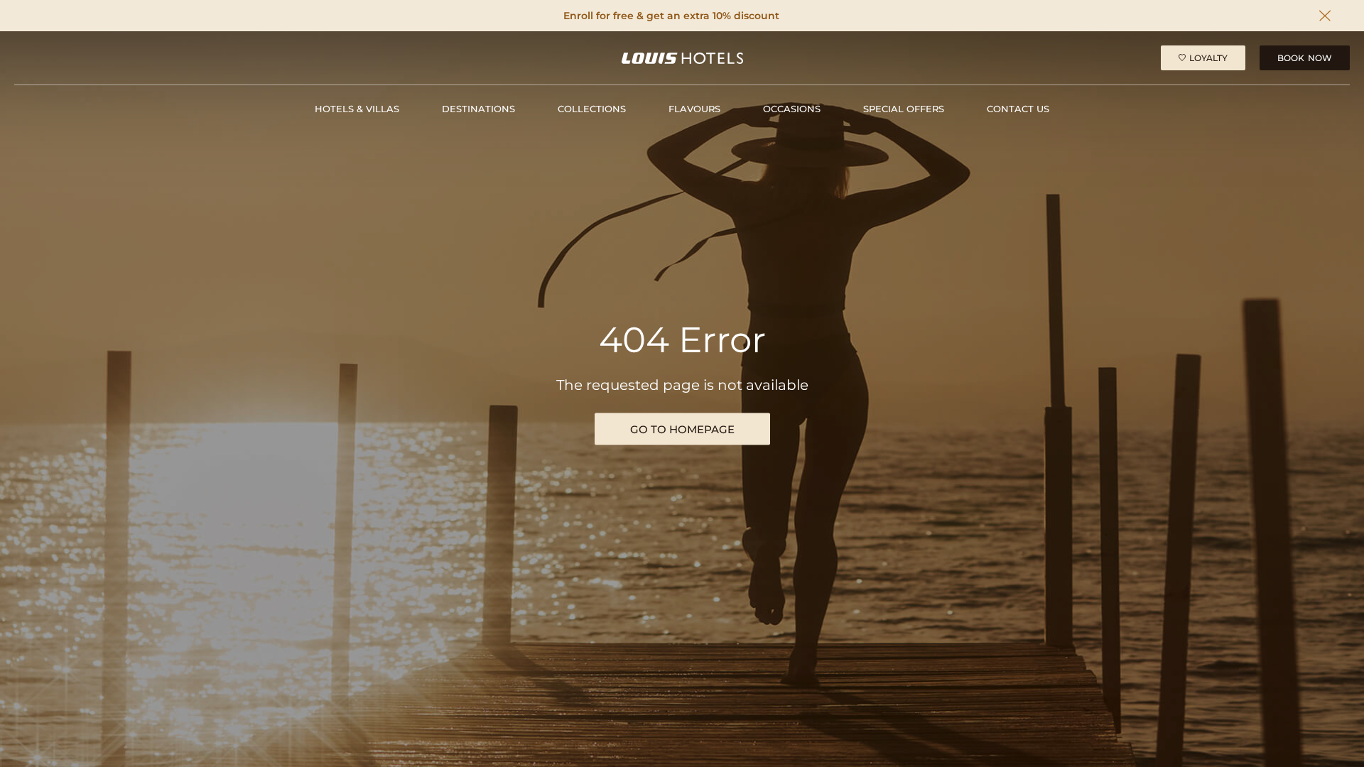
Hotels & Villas (357, 108)
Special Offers (903, 108)
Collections (592, 108)
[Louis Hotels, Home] (682, 57)
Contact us (1018, 108)
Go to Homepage (682, 429)
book (1304, 58)
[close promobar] (1325, 15)
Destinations (478, 108)
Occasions (792, 108)
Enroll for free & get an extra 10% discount (671, 16)
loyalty (1208, 58)
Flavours (694, 108)
